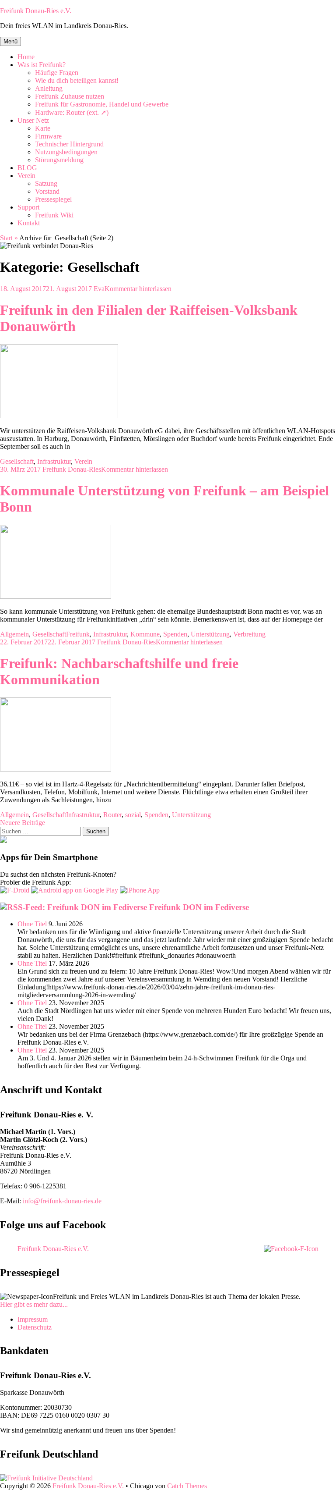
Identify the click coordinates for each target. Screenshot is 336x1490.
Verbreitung (249, 634)
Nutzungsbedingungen (66, 152)
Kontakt (29, 223)
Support (28, 207)
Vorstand (47, 191)
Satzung (46, 183)
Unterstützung (210, 634)
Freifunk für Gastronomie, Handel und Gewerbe (101, 104)
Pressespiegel (53, 199)
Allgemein (14, 634)
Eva (99, 288)
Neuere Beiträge (22, 822)
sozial (133, 814)
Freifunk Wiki (54, 215)
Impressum (33, 1319)
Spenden (175, 634)
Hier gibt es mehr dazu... (34, 1304)
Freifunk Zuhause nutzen (69, 96)
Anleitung (49, 88)
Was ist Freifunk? (42, 64)
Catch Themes (187, 1486)
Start (9, 238)
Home (26, 56)
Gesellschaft (17, 461)
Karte (42, 128)
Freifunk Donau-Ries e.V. (35, 10)
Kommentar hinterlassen (138, 288)
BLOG (27, 167)
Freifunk (78, 634)
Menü (11, 41)
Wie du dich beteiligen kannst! (77, 80)
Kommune (145, 634)
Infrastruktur (54, 461)
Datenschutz (35, 1327)
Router (112, 814)
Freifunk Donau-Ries (71, 469)
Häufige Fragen (56, 72)
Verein (26, 175)
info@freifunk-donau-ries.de (62, 1201)
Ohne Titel (32, 924)
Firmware (48, 136)
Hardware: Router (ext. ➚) (71, 112)
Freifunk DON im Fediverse (199, 907)
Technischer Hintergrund (69, 144)
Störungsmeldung (59, 160)
